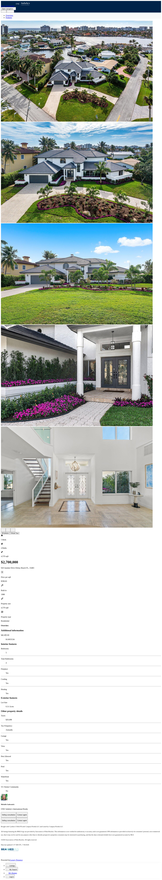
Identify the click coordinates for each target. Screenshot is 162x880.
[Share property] (12, 530)
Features (9, 18)
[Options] (3, 530)
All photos (5, 533)
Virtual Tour (15, 533)
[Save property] (8, 530)
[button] (81, 71)
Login (4, 11)
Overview (9, 15)
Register (10, 11)
